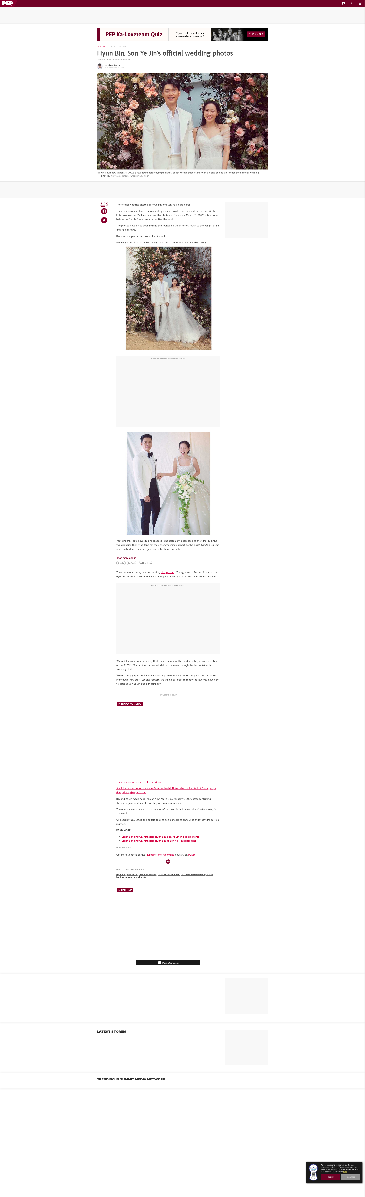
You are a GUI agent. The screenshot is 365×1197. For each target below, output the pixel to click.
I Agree (330, 1177)
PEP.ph (191, 854)
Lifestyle (102, 46)
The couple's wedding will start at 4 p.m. (139, 782)
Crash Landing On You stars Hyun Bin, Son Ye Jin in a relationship (160, 836)
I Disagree (350, 1177)
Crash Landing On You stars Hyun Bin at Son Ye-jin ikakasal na (158, 840)
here (345, 1172)
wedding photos (145, 563)
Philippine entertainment (160, 854)
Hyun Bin (121, 563)
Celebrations (119, 46)
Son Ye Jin (132, 563)
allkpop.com (167, 572)
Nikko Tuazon (114, 65)
